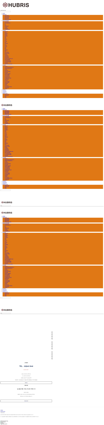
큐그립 (6, 27)
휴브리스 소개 (5, 93)
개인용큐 (4, 30)
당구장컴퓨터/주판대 (8, 86)
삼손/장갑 (6, 70)
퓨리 (5, 48)
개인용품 (4, 65)
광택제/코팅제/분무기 (8, 68)
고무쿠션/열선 (7, 81)
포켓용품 (6, 83)
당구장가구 (7, 85)
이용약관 (1, 410)
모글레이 (6, 35)
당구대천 (6, 80)
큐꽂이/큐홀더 (7, 74)
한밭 (5, 50)
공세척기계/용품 (7, 73)
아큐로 (6, 41)
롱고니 (6, 32)
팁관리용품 (7, 26)
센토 (5, 37)
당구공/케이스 (7, 75)
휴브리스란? (7, 94)
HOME (4, 13)
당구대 (6, 88)
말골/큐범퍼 (7, 79)
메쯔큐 (6, 34)
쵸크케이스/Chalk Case (9, 58)
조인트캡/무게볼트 (8, 61)
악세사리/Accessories (8, 63)
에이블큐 (6, 43)
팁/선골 (6, 66)
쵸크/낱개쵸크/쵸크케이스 (9, 67)
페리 (5, 47)
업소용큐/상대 (7, 76)
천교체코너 (4, 92)
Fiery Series (7, 17)
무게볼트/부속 (7, 29)
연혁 (5, 97)
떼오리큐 (6, 31)
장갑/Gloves (7, 57)
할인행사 (4, 89)
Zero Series (7, 15)
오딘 (5, 44)
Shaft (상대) (7, 18)
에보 (5, 42)
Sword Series (7, 16)
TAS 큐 (6, 46)
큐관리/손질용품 (7, 71)
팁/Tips (6, 54)
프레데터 (6, 49)
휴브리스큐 (4, 14)
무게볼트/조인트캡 (8, 77)
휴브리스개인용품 (8, 19)
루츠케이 (6, 33)
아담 (5, 40)
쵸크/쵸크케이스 (7, 22)
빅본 (5, 36)
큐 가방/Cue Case (8, 60)
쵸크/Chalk (7, 56)
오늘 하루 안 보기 (3, 423)
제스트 (6, 45)
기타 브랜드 (7, 52)
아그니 (6, 39)
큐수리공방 (4, 90)
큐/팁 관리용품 (7, 59)
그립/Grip (6, 55)
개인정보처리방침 (2, 411)
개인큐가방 (7, 21)
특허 (5, 96)
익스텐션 (6, 62)
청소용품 (6, 72)
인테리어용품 (7, 82)
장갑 (5, 25)
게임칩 (6, 84)
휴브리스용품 (7, 53)
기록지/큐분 (7, 87)
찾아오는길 (7, 95)
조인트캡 (6, 28)
